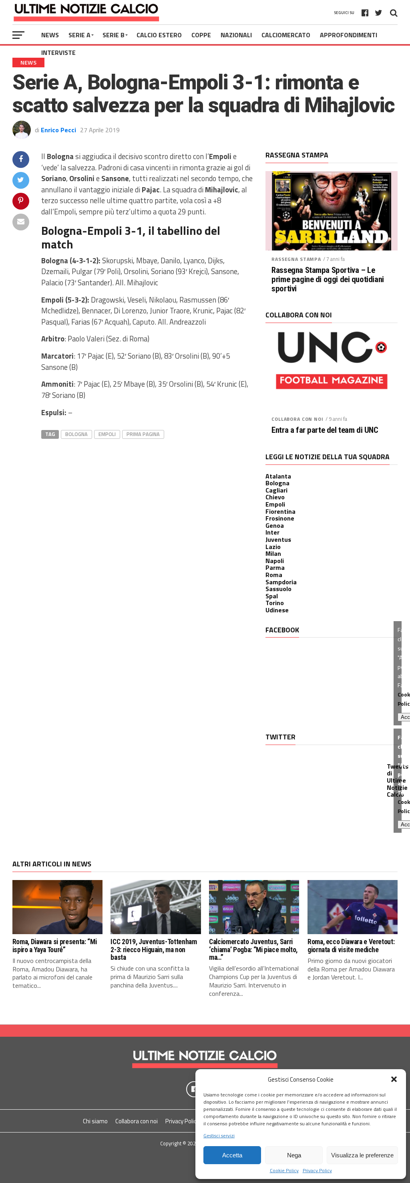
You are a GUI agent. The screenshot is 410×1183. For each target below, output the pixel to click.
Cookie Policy (284, 1170)
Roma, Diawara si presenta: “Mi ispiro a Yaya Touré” (54, 945)
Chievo (275, 497)
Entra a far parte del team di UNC (324, 430)
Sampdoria (281, 582)
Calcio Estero (159, 35)
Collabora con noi (297, 419)
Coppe (201, 35)
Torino (274, 603)
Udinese (277, 610)
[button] (394, 1079)
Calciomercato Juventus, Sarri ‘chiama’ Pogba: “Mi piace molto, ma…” (253, 949)
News (50, 35)
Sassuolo (278, 589)
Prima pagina (143, 434)
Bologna (76, 434)
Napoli (274, 560)
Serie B (113, 35)
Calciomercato (285, 35)
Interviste (58, 52)
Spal (271, 596)
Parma (275, 567)
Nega (294, 1155)
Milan (273, 553)
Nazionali (236, 35)
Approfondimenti (348, 35)
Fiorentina (280, 511)
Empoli (107, 434)
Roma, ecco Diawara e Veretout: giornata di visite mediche (351, 945)
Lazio (273, 546)
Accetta (232, 1155)
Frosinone (279, 518)
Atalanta (278, 476)
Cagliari (276, 490)
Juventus (278, 539)
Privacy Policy (317, 1170)
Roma (273, 574)
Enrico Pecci (58, 130)
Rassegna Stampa (296, 259)
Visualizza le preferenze (362, 1155)
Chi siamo (95, 1121)
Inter (272, 532)
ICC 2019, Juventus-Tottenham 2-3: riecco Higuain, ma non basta (154, 949)
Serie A (79, 35)
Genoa (274, 525)
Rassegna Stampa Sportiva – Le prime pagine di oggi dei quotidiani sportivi (327, 279)
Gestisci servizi (219, 1135)
